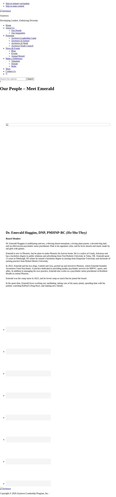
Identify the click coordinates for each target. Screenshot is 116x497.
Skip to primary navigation (17, 3)
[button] (6, 74)
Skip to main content (15, 6)
